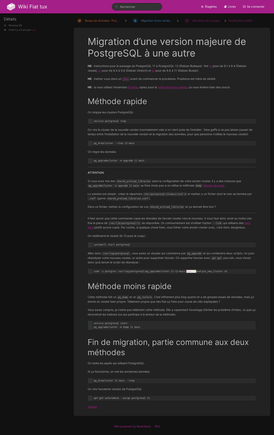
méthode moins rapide (172, 87)
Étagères (211, 6)
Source (92, 406)
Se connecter (255, 6)
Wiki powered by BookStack (132, 426)
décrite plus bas (213, 185)
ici (210, 66)
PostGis (133, 87)
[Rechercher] (116, 6)
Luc (33, 29)
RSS (157, 426)
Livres (232, 6)
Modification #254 (241, 20)
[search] (137, 6)
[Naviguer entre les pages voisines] (125, 20)
